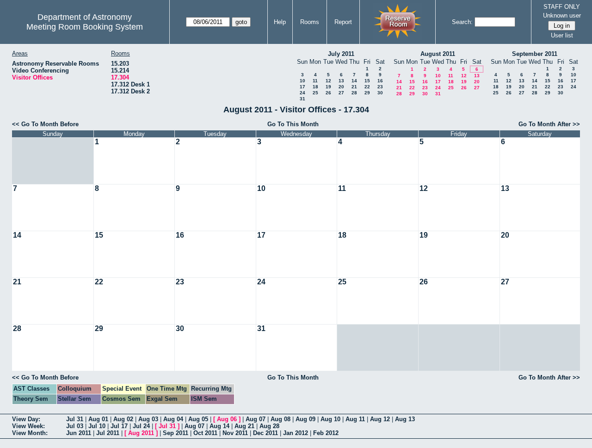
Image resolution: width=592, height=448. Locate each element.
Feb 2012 (326, 433)
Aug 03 (148, 419)
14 (354, 80)
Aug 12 (380, 419)
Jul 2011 (107, 433)
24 (302, 92)
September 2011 (534, 53)
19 (328, 86)
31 (302, 98)
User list (562, 35)
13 (341, 80)
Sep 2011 (175, 433)
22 (367, 86)
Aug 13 (405, 419)
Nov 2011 (235, 433)
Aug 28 (269, 426)
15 (367, 80)
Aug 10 (330, 419)
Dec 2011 (265, 433)
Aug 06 (227, 419)
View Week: (28, 426)
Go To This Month (293, 124)
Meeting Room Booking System (84, 26)
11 (315, 80)
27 (341, 92)
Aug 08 (280, 419)
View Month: (30, 433)
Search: (462, 21)
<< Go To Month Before (45, 124)
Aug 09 (305, 419)
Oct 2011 (205, 433)
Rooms (309, 21)
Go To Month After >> (549, 124)
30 (380, 92)
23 (380, 86)
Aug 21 (244, 426)
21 (354, 86)
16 (380, 80)
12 (328, 80)
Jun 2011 (78, 433)
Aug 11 (355, 419)
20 (341, 86)
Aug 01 (98, 419)
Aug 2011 (141, 433)
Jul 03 (74, 426)
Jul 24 (141, 426)
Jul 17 (119, 426)
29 (367, 92)
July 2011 (341, 53)
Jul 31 (74, 419)
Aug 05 (198, 419)
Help (280, 21)
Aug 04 (173, 419)
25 (315, 92)
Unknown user (562, 15)
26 (328, 92)
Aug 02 (123, 419)
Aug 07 (255, 419)
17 (302, 86)
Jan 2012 (295, 433)
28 (354, 92)
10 (302, 80)
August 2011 (437, 53)
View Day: (26, 419)
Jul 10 (96, 426)
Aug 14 (219, 426)
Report (343, 21)
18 (315, 86)
